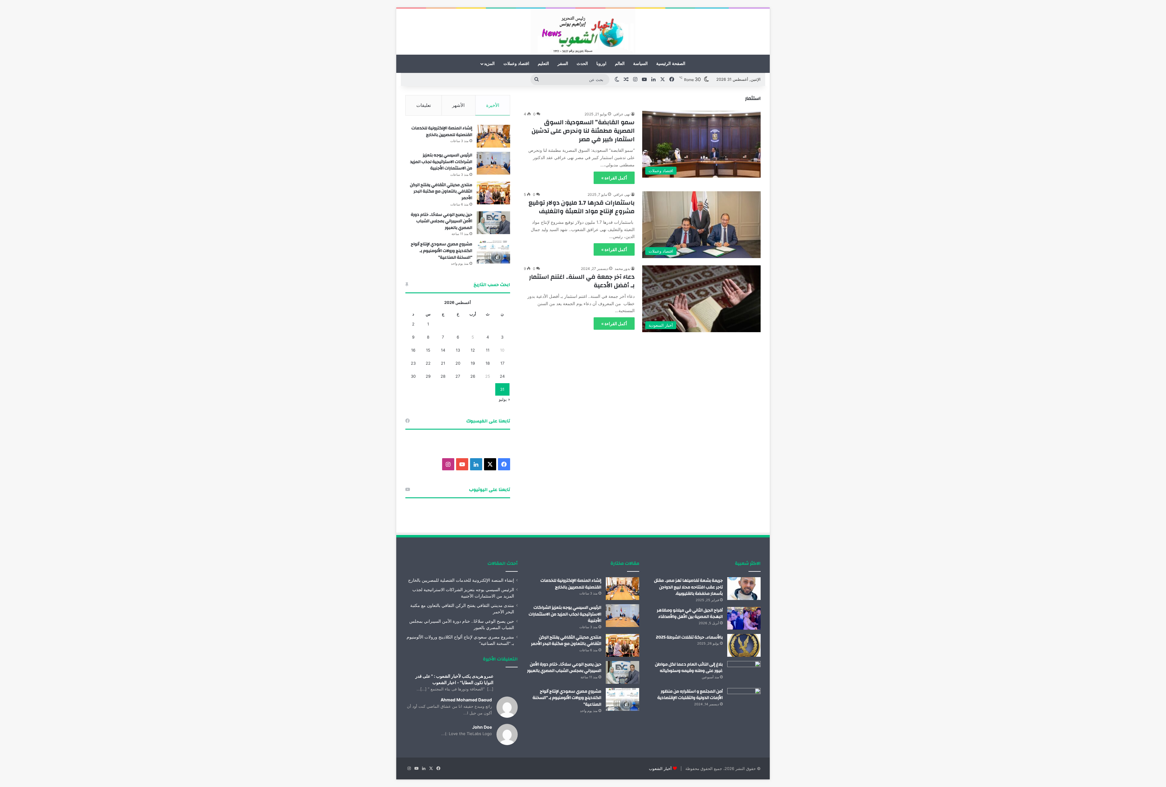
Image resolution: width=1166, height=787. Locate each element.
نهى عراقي (621, 114)
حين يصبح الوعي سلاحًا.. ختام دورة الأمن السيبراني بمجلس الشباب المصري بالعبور (441, 221)
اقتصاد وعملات (516, 63)
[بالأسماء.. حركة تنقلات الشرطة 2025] (744, 645)
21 (443, 363)
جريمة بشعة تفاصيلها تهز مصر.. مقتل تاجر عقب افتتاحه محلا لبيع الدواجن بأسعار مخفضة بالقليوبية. (688, 587)
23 (413, 363)
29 (428, 376)
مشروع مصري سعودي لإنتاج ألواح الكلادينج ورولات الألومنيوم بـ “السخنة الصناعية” (441, 250)
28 (443, 376)
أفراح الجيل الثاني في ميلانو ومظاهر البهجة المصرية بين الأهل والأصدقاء (690, 613)
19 (473, 363)
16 (413, 350)
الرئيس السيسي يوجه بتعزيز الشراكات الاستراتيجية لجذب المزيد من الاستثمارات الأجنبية (441, 161)
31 (502, 389)
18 (488, 363)
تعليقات (423, 105)
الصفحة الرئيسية (670, 63)
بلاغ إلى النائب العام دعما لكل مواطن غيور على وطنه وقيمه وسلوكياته (689, 667)
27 (457, 376)
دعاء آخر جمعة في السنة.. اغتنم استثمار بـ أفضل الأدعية (582, 281)
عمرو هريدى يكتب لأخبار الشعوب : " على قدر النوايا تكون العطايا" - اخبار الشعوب (454, 679)
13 (458, 350)
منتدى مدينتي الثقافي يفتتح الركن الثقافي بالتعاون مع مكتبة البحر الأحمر (441, 191)
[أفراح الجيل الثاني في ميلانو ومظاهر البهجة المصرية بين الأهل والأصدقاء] (744, 618)
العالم (620, 63)
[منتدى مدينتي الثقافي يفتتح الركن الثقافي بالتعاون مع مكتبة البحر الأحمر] (493, 193)
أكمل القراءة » (614, 177)
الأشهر (458, 105)
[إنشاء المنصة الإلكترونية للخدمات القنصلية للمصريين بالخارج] (493, 136)
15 (428, 350)
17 (502, 363)
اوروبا (601, 63)
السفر (562, 63)
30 (413, 376)
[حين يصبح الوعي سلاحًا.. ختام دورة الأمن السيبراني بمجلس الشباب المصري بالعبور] (493, 222)
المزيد (489, 63)
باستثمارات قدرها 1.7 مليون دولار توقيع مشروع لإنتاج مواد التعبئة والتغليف (582, 207)
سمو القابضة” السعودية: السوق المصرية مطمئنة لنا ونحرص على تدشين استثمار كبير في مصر (583, 131)
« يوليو (504, 399)
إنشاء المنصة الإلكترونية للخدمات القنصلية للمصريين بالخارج (441, 131)
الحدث (582, 63)
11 (487, 350)
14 (443, 350)
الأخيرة (492, 105)
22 (428, 363)
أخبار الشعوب (660, 768)
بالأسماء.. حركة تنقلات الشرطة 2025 (689, 637)
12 (473, 350)
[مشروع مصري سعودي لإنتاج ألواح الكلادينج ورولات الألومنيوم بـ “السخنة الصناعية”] (493, 252)
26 (472, 376)
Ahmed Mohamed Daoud (466, 699)
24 (502, 376)
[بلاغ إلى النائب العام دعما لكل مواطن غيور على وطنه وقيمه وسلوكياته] (744, 672)
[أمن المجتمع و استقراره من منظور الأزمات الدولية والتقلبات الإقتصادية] (744, 699)
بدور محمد (622, 268)
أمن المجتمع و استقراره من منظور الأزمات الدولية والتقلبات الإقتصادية (690, 694)
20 (457, 363)
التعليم (543, 63)
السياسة (640, 63)
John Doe (482, 727)
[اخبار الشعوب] (583, 31)
